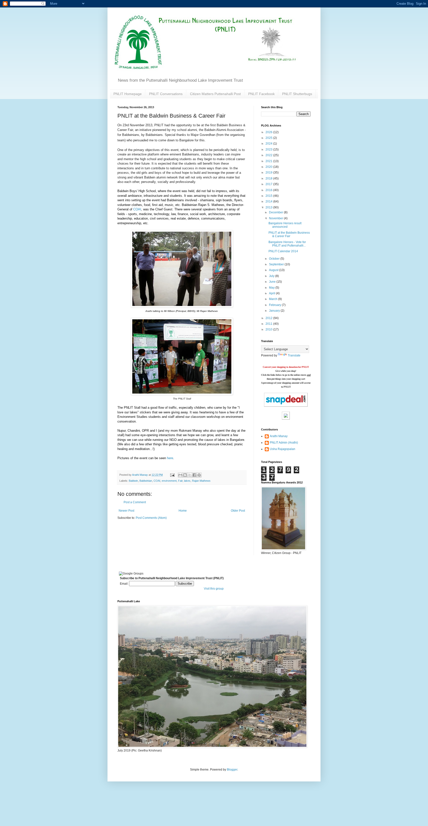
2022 (269, 155)
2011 (269, 323)
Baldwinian (145, 480)
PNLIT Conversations (166, 94)
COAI (137, 209)
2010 (269, 329)
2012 (269, 318)
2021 (269, 161)
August (274, 270)
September (277, 264)
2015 (269, 196)
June (272, 281)
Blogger (232, 769)
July (272, 276)
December (276, 212)
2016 (269, 190)
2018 (269, 178)
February (275, 305)
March (273, 299)
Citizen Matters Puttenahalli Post (215, 94)
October (274, 258)
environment (169, 480)
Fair (180, 480)
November (276, 218)
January (275, 310)
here (170, 458)
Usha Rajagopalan (282, 449)
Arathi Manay (279, 436)
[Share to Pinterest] (199, 475)
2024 (269, 143)
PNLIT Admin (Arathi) (284, 442)
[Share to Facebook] (194, 475)
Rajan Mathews (201, 480)
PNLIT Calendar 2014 (283, 251)
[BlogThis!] (185, 475)
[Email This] (180, 475)
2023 (269, 149)
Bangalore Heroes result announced (284, 225)
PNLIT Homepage (127, 94)
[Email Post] (172, 474)
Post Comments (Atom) (151, 518)
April (272, 293)
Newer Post (126, 510)
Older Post (238, 510)
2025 (269, 138)
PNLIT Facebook (261, 94)
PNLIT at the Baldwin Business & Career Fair (289, 234)
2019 (269, 172)
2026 (269, 132)
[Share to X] (189, 475)
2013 (269, 207)
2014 (269, 201)
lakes (187, 480)
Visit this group (214, 588)
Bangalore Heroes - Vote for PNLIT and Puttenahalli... (287, 243)
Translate (294, 355)
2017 (269, 184)
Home (183, 510)
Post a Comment (135, 502)
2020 (269, 167)
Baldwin (133, 480)
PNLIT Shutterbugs (297, 94)
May (272, 287)
